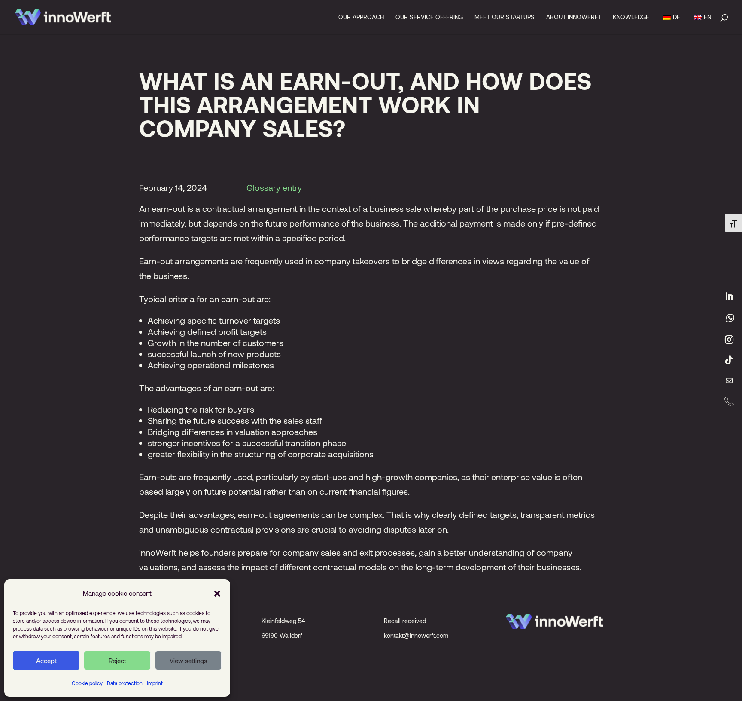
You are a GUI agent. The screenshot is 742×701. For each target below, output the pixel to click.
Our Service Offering (429, 17)
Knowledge (631, 17)
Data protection (125, 683)
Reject (117, 660)
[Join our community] (730, 318)
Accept (46, 660)
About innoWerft (573, 17)
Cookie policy (87, 683)
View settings (188, 660)
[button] (217, 593)
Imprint (155, 683)
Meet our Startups (504, 17)
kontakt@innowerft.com (416, 635)
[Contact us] (729, 380)
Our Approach (361, 17)
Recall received (405, 620)
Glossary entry (274, 187)
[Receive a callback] (729, 401)
